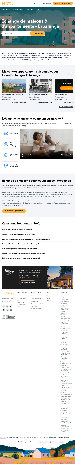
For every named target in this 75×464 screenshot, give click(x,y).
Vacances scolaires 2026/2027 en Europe (66, 430)
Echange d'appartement (64, 366)
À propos (19, 296)
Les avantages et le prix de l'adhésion (66, 395)
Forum (48, 298)
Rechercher (39, 33)
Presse (19, 307)
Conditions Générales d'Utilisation (15, 437)
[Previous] (68, 73)
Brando (38, 9)
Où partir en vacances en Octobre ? (64, 337)
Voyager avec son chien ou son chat (65, 362)
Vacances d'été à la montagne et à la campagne (66, 353)
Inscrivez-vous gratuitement (63, 3)
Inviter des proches (36, 308)
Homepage (6, 9)
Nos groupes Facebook (64, 341)
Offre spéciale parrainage (64, 302)
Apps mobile (20, 302)
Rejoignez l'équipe (65, 413)
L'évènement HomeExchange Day (66, 422)
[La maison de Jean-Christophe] (14, 91)
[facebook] (3, 306)
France (14, 9)
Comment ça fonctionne (64, 407)
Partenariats (63, 419)
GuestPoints (34, 301)
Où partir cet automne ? (64, 332)
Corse (21, 9)
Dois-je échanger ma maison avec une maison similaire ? (21, 258)
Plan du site (33, 442)
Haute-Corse (29, 9)
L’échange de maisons (64, 377)
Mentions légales (23, 442)
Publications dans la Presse (66, 384)
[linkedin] (3, 310)
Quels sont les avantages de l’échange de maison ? (19, 234)
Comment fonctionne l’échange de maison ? (17, 230)
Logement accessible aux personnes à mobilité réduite (66, 324)
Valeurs (33, 296)
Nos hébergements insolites (66, 296)
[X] (7, 310)
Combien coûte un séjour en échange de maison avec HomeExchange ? (26, 239)
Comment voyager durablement (65, 329)
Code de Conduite (32, 437)
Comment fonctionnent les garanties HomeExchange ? (20, 244)
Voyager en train (65, 299)
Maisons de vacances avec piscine (64, 315)
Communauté (21, 304)
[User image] (22, 89)
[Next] (71, 73)
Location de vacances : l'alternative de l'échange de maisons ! (64, 308)
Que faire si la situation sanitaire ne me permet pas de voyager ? (23, 253)
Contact (48, 300)
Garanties (34, 306)
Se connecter (47, 3)
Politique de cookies (63, 437)
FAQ (47, 296)
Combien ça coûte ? (37, 304)
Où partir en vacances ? (63, 345)
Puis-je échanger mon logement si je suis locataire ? (19, 249)
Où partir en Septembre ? (64, 348)
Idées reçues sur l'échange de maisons (65, 358)
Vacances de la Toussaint (64, 373)
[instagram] (7, 306)
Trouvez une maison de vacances (66, 370)
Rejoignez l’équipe (22, 298)
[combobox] (23, 33)
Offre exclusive (64, 415)
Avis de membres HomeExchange (65, 319)
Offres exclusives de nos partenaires (66, 404)
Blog (18, 300)
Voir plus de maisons (66, 107)
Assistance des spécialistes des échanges (65, 400)
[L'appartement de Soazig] (40, 91)
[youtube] (11, 310)
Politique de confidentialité (48, 437)
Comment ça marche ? (37, 298)
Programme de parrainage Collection (64, 389)
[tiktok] (11, 306)
